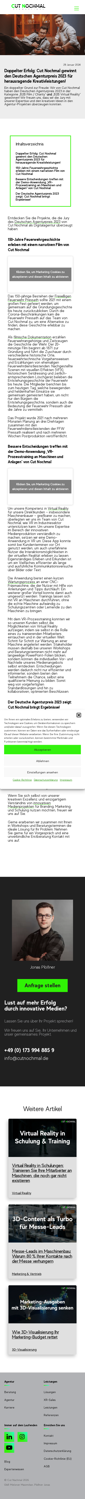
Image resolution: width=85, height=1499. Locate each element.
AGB (47, 1466)
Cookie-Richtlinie (22, 780)
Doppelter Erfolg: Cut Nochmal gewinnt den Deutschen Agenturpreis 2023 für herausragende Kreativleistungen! (38, 158)
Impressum (66, 780)
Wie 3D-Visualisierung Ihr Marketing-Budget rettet (35, 1334)
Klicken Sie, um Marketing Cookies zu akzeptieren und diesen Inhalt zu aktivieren (40, 274)
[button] (79, 715)
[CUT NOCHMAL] (28, 9)
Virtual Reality (58, 508)
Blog (7, 1461)
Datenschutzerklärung (46, 780)
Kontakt (48, 1435)
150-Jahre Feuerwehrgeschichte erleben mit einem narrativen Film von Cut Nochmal (40, 170)
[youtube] (10, 1447)
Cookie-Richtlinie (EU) (58, 1458)
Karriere (9, 1407)
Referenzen (51, 1415)
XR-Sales (50, 1400)
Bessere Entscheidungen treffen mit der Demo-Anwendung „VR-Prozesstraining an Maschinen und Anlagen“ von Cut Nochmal (39, 184)
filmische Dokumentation (32, 337)
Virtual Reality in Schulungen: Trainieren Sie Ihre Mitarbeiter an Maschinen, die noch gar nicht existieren (42, 1173)
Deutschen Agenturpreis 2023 (37, 222)
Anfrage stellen (42, 985)
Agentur (9, 1400)
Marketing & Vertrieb (26, 1274)
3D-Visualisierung (24, 1350)
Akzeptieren (42, 749)
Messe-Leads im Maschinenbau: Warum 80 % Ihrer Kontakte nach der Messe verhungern (42, 1256)
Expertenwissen (14, 1469)
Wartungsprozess (22, 582)
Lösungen (50, 1392)
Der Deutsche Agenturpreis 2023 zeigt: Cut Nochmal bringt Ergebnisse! (37, 196)
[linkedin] (10, 1436)
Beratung (10, 1392)
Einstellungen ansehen (42, 772)
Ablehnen (42, 760)
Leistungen (50, 1407)
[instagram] (23, 1436)
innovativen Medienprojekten (29, 805)
